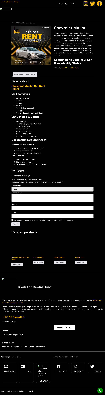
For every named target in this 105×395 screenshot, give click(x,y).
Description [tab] (18, 74)
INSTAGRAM (79, 371)
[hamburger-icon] (99, 14)
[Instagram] (85, 3)
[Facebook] (99, 3)
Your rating (16, 186)
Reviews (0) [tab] (30, 74)
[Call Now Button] (100, 390)
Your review (16, 193)
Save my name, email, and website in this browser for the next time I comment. (43, 220)
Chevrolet (75, 67)
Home (13, 23)
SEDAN (19, 23)
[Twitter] (92, 3)
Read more (17, 264)
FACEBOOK (63, 371)
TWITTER (97, 371)
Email (14, 212)
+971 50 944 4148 (9, 1)
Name (14, 205)
